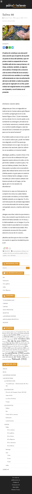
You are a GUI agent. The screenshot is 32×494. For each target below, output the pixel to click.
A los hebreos (10, 445)
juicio (14, 348)
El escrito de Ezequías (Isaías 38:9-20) (16, 392)
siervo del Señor (11, 255)
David (8, 337)
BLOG (4, 372)
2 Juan (9, 458)
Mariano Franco (8, 18)
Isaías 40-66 (9, 395)
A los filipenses (6, 290)
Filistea (4, 341)
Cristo (15, 335)
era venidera (22, 339)
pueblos (5, 255)
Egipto (21, 337)
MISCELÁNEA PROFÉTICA (11, 319)
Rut (4, 277)
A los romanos (11, 430)
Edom (16, 337)
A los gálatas (6, 284)
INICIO (5, 369)
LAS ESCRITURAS (8, 378)
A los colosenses (11, 442)
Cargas (8, 402)
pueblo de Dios (24, 253)
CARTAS (5, 306)
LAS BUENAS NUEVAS (9, 316)
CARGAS (5, 303)
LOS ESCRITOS (8, 405)
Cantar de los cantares (12, 414)
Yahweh (19, 359)
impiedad (20, 344)
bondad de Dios (23, 332)
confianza (16, 333)
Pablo (7, 427)
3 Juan (9, 461)
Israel (22, 346)
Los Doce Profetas (11, 398)
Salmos (7, 408)
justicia (21, 348)
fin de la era (11, 253)
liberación (11, 349)
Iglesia (15, 344)
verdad (9, 359)
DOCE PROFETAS (8, 310)
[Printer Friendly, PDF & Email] (7, 248)
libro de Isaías (20, 349)
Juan (7, 452)
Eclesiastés (6, 280)
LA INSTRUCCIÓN (9, 381)
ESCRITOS (6, 313)
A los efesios (10, 436)
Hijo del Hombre (24, 343)
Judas (4, 287)
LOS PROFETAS (8, 389)
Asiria (15, 331)
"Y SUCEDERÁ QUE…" (9, 300)
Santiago (8, 449)
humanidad (7, 344)
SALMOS (7, 251)
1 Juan (8, 455)
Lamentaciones (10, 421)
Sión (27, 357)
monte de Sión (10, 351)
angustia (9, 331)
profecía (17, 253)
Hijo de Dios (12, 343)
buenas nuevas (7, 333)
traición (4, 359)
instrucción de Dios (14, 346)
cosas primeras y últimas (19, 251)
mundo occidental (19, 351)
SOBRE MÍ (6, 469)
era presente (10, 339)
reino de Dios (18, 355)
